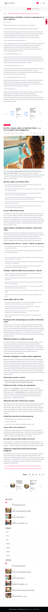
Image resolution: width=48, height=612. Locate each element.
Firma (8, 535)
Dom (7, 532)
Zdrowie (13, 509)
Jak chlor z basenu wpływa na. (18, 517)
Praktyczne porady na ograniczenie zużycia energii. (23, 590)
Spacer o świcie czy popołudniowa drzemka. (21, 511)
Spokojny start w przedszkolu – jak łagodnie (19, 482)
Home (5, 13)
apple (33, 8)
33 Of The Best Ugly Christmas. (18, 505)
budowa (36, 8)
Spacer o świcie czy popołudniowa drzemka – (33, 482)
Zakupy (8, 551)
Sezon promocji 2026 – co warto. (19, 596)
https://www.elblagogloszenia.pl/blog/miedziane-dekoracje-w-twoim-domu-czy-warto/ (23, 465)
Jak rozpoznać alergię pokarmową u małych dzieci (33, 110)
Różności (14, 515)
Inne (13, 503)
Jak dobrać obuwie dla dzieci (18, 109)
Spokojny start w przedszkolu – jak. (19, 523)
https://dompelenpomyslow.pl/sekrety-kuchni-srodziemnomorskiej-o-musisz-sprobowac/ (23, 468)
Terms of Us (28, 609)
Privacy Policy (36, 609)
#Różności (7, 124)
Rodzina (8, 543)
